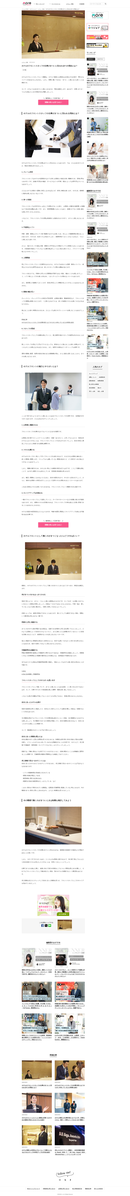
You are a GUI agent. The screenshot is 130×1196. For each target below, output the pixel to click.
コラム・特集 (69, 4)
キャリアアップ (93, 373)
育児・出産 (92, 391)
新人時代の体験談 (94, 384)
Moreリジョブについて (33, 1188)
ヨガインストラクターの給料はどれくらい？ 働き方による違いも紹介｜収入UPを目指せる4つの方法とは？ (97, 158)
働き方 (99, 387)
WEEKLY (90, 59)
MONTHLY (100, 59)
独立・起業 (101, 391)
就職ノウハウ (92, 377)
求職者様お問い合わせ (49, 1188)
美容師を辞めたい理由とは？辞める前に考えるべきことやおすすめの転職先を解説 (97, 134)
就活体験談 (92, 387)
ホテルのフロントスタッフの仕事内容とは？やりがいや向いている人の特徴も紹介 (48, 322)
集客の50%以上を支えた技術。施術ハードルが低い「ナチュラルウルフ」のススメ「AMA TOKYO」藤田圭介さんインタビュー (37, 972)
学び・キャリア (40, 4)
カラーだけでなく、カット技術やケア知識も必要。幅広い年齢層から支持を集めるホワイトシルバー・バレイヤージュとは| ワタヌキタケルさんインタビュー (97, 83)
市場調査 (81, 4)
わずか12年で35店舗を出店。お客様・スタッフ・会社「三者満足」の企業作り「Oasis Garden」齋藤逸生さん (70, 1037)
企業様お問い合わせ (63, 1188)
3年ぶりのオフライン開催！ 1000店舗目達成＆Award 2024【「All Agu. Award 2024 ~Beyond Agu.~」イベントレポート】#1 (70, 1152)
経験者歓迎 (92, 380)
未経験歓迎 (102, 377)
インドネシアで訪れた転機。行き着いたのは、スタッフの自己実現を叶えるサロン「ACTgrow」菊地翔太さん (37, 1006)
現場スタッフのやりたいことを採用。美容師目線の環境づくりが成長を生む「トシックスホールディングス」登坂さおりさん (37, 1037)
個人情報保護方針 (77, 1188)
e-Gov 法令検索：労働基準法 (31, 674)
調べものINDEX (98, 1188)
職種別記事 (88, 1188)
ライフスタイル (56, 4)
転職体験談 (101, 380)
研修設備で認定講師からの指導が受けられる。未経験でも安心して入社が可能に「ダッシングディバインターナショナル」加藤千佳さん (70, 1006)
